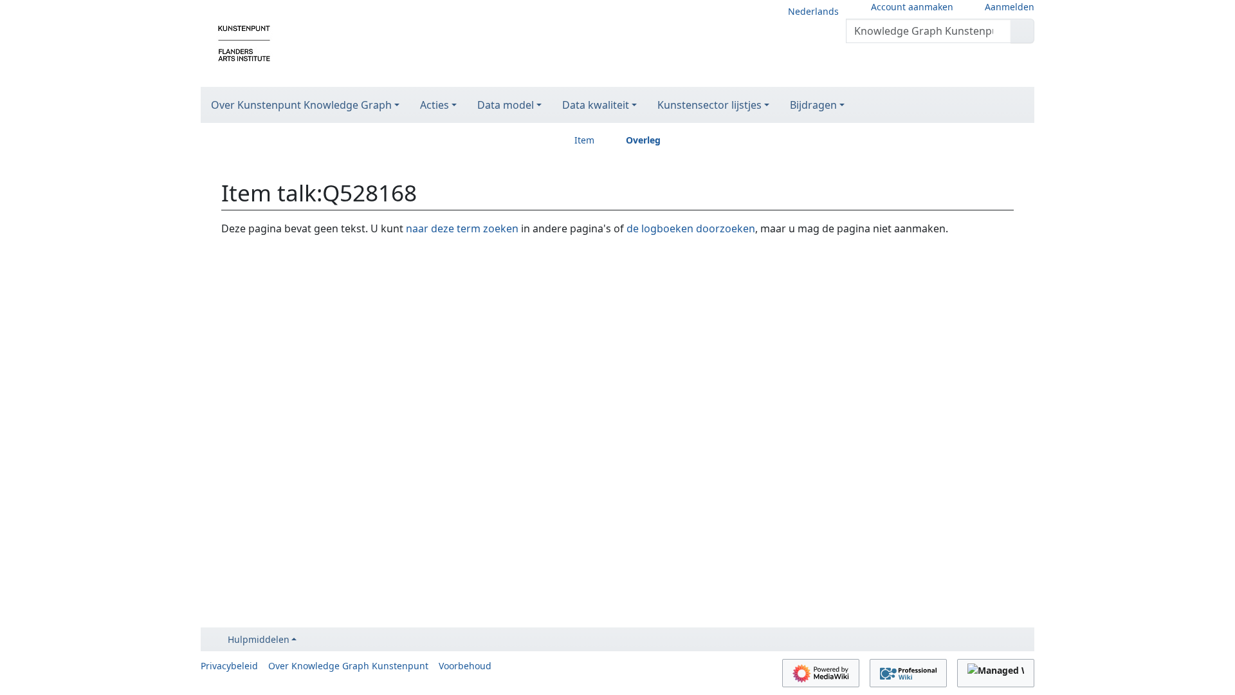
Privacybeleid (229, 666)
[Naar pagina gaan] (1022, 31)
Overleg (643, 140)
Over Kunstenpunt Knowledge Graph (301, 105)
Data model (505, 105)
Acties (434, 105)
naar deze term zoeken (462, 228)
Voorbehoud (465, 666)
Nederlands (813, 11)
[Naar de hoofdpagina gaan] (244, 42)
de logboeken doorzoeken (691, 228)
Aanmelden (1009, 7)
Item (584, 140)
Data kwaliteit (595, 105)
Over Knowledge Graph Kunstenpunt (348, 666)
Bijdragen (813, 105)
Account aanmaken (912, 7)
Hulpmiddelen (258, 639)
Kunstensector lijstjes (709, 105)
